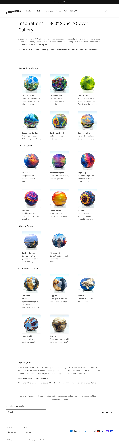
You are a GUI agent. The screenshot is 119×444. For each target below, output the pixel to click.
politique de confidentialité (46, 396)
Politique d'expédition (89, 396)
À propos (31, 396)
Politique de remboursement (68, 396)
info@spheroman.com (64, 383)
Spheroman (13, 440)
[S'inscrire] (43, 412)
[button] (30, 11)
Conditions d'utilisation (59, 400)
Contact (23, 396)
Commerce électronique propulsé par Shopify (31, 440)
